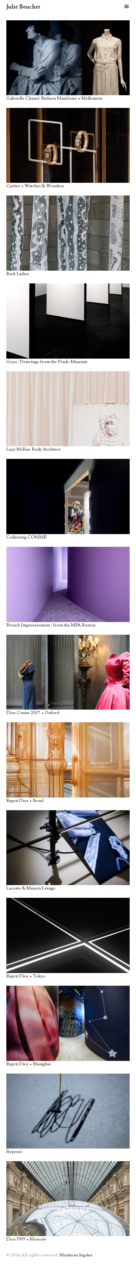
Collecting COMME (26, 537)
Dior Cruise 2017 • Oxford (32, 713)
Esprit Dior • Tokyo (26, 976)
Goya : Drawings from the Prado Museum (46, 362)
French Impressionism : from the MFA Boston (51, 625)
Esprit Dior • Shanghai (28, 1064)
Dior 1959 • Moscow (26, 1239)
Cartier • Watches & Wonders (35, 186)
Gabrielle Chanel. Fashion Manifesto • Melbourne (54, 98)
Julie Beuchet (23, 6)
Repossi (14, 1152)
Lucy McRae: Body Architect (33, 449)
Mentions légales (75, 1255)
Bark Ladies (17, 274)
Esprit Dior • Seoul (25, 801)
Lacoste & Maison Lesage (30, 888)
